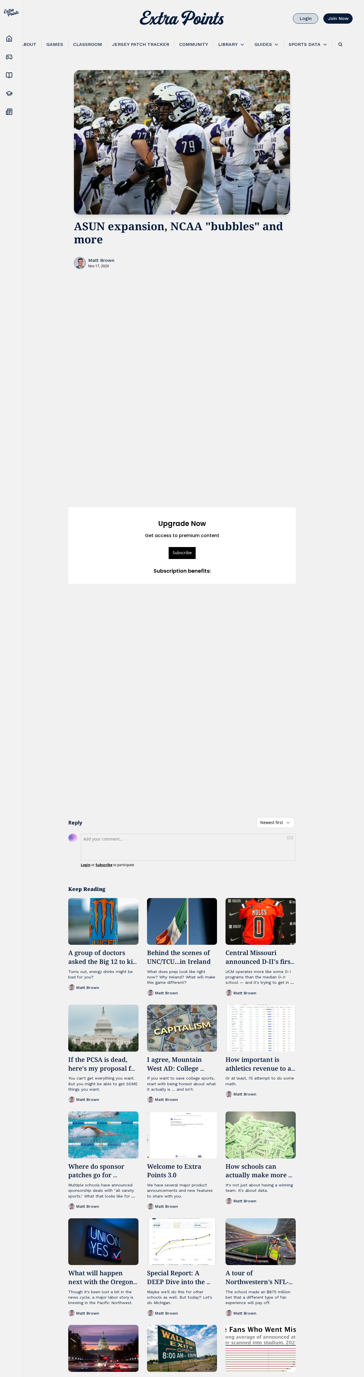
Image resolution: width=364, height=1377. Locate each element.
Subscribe (182, 552)
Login (85, 865)
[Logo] (182, 18)
